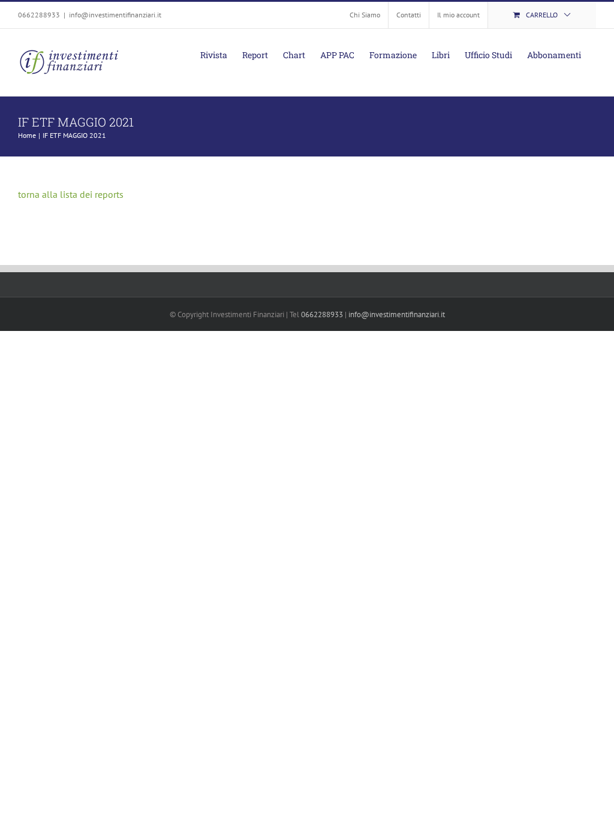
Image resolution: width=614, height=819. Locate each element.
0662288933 (322, 314)
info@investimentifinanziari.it (115, 14)
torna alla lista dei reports (71, 194)
